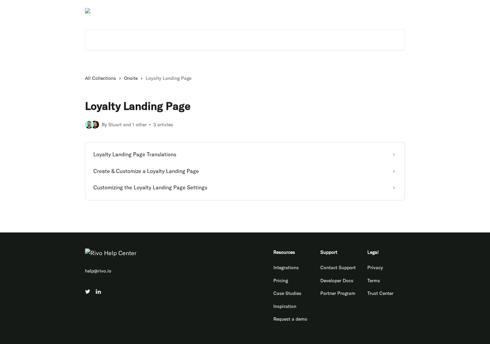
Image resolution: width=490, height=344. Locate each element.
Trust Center (380, 293)
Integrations (286, 268)
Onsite (131, 78)
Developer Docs (345, 10)
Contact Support (338, 268)
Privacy (375, 268)
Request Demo (385, 10)
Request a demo (290, 319)
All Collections (100, 78)
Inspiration (284, 306)
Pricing (280, 281)
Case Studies (287, 293)
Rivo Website (307, 10)
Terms (373, 281)
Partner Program (337, 293)
